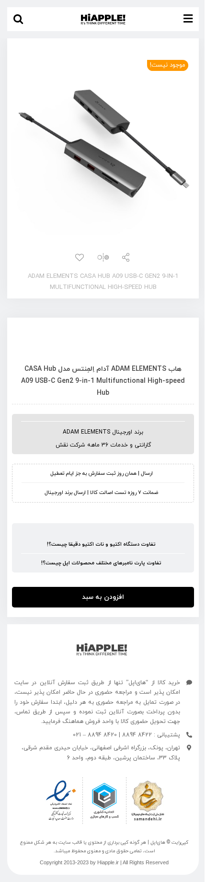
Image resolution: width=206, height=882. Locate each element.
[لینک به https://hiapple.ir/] (102, 649)
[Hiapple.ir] (103, 142)
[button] (18, 19)
